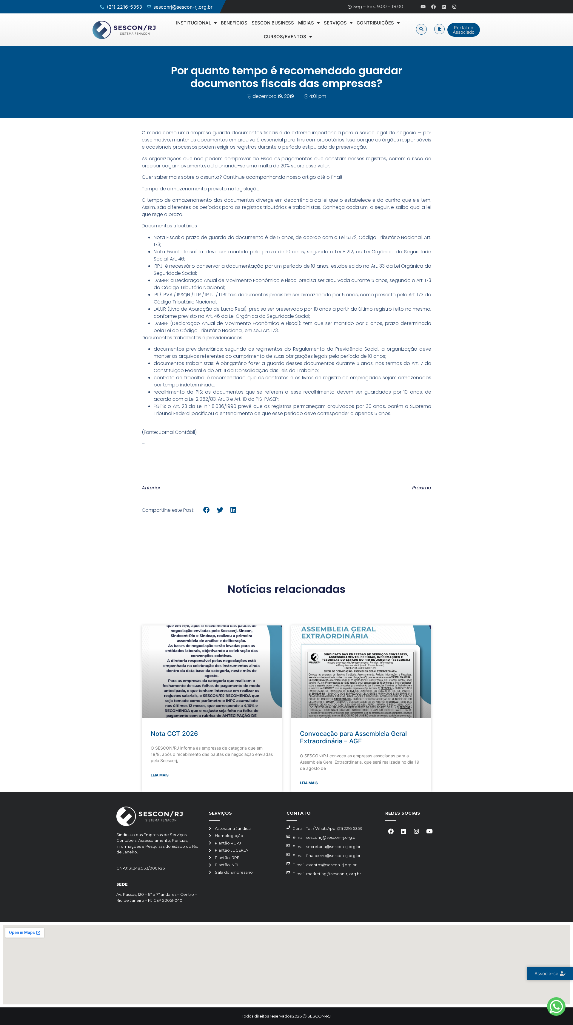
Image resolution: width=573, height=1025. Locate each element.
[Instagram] (454, 6)
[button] (421, 29)
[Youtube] (423, 6)
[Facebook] (433, 6)
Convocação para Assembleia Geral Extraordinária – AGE (353, 737)
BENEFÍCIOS (234, 23)
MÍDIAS (306, 23)
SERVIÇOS (335, 23)
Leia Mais (160, 775)
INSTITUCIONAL (193, 23)
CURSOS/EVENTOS (285, 36)
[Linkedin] (444, 6)
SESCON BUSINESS (273, 23)
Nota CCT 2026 (174, 733)
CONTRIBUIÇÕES (375, 23)
